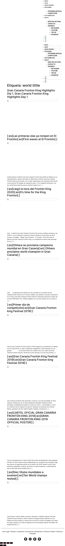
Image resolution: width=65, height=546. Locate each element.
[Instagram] (25, 539)
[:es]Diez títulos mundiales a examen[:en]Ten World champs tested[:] (27, 475)
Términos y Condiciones (17, 531)
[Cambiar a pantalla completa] (4, 543)
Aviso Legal (5, 531)
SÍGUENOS (51, 26)
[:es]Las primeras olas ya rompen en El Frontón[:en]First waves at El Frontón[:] (32, 137)
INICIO (46, 45)
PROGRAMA (47, 7)
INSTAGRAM (55, 28)
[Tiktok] (30, 539)
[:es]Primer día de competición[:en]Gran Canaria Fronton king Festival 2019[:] (31, 308)
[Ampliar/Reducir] (1, 543)
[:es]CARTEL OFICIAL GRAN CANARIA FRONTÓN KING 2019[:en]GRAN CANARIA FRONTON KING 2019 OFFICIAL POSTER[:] (31, 417)
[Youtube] (34, 539)
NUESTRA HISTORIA (54, 21)
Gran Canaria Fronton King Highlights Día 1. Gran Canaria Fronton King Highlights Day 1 (31, 94)
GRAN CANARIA (49, 5)
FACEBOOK (54, 34)
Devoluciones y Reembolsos (33, 531)
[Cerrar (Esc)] (11, 543)
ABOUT (46, 17)
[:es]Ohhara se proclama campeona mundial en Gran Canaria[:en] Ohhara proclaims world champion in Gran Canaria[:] (31, 249)
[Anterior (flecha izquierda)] (1, 545)
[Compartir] (8, 543)
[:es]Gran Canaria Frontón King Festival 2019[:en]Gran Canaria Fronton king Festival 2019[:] (32, 360)
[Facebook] (39, 539)
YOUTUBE (54, 30)
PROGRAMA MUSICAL (55, 11)
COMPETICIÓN (52, 13)
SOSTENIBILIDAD (49, 15)
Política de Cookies (49, 531)
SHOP (46, 3)
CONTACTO (51, 23)
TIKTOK (53, 32)
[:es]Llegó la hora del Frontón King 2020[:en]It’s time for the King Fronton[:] (29, 192)
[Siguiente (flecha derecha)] (4, 545)
